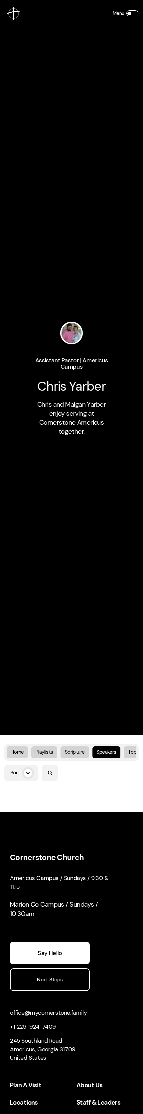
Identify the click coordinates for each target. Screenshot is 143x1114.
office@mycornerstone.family (48, 1012)
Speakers (106, 752)
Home (17, 752)
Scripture (75, 752)
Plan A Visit (25, 1085)
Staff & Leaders (98, 1103)
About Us (89, 1085)
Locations (24, 1103)
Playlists (44, 752)
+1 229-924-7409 (33, 1026)
